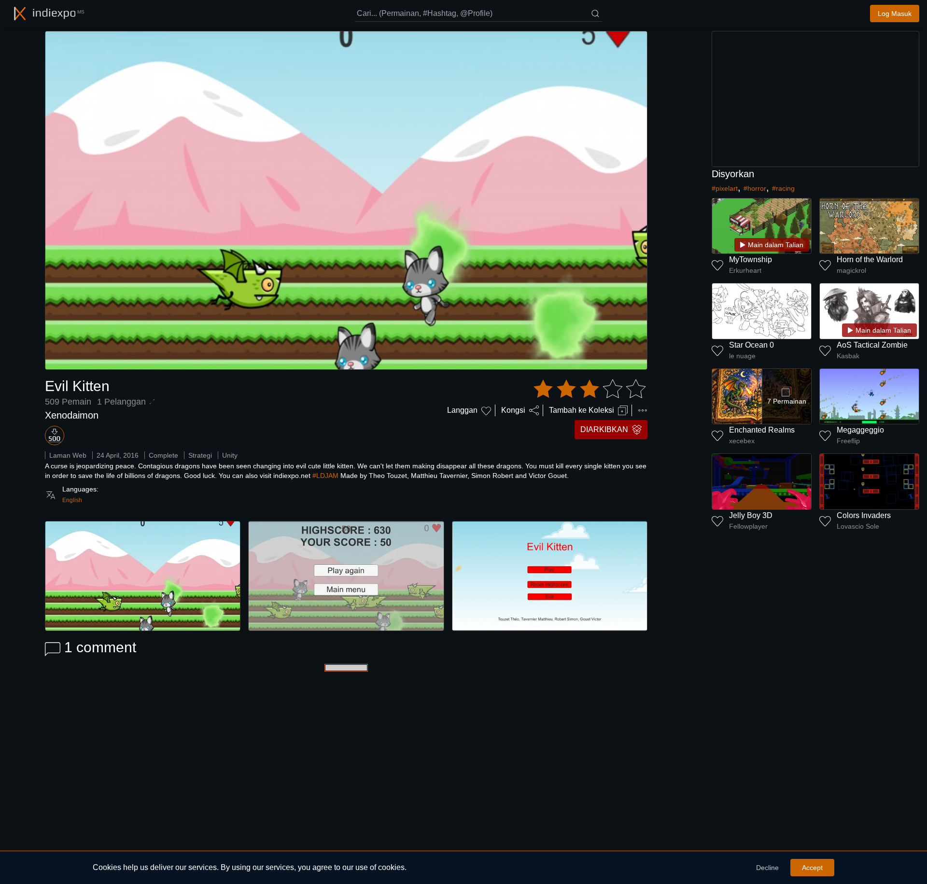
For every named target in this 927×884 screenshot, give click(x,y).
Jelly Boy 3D (750, 515)
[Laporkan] (642, 410)
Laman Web (67, 455)
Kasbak (848, 356)
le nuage (742, 356)
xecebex (742, 441)
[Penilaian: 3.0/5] (589, 389)
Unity (230, 455)
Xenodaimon (71, 415)
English (72, 500)
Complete (163, 455)
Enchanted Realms (762, 430)
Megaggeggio (860, 430)
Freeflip (848, 441)
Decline (767, 867)
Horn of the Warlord (870, 259)
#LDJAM (325, 475)
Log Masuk (895, 13)
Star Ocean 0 (751, 345)
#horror (755, 188)
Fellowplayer (748, 526)
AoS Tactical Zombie (872, 345)
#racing (783, 188)
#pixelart (725, 188)
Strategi (200, 455)
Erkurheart (745, 270)
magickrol (851, 270)
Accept (812, 867)
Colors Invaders (864, 515)
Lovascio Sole (858, 526)
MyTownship (750, 259)
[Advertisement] (815, 99)
